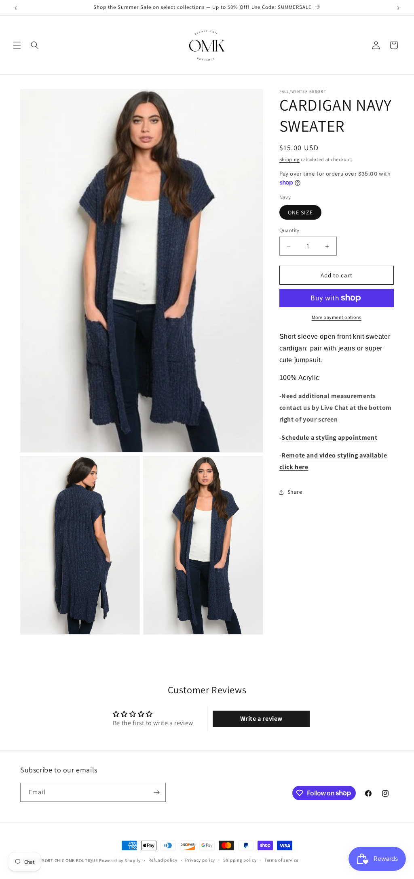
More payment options (336, 317)
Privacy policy (200, 860)
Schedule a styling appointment (329, 437)
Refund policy (162, 860)
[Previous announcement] (16, 7)
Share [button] (294, 491)
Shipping (289, 159)
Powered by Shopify (120, 860)
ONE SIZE (300, 212)
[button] (17, 45)
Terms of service (281, 860)
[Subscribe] (156, 792)
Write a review (261, 718)
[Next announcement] (398, 7)
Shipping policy (240, 860)
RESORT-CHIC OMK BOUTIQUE (67, 860)
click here (293, 467)
